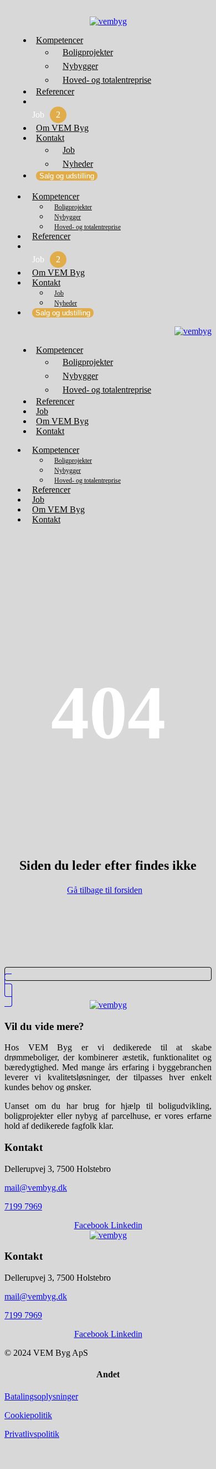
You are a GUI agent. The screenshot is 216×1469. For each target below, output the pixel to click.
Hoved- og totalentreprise (107, 79)
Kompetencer (59, 40)
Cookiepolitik (28, 1415)
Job (46, 114)
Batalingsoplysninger (41, 1396)
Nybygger (80, 66)
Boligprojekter (88, 52)
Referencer (55, 91)
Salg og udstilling (66, 176)
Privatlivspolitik (31, 1434)
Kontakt (50, 137)
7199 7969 (23, 1206)
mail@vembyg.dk (35, 1187)
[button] (108, 10)
